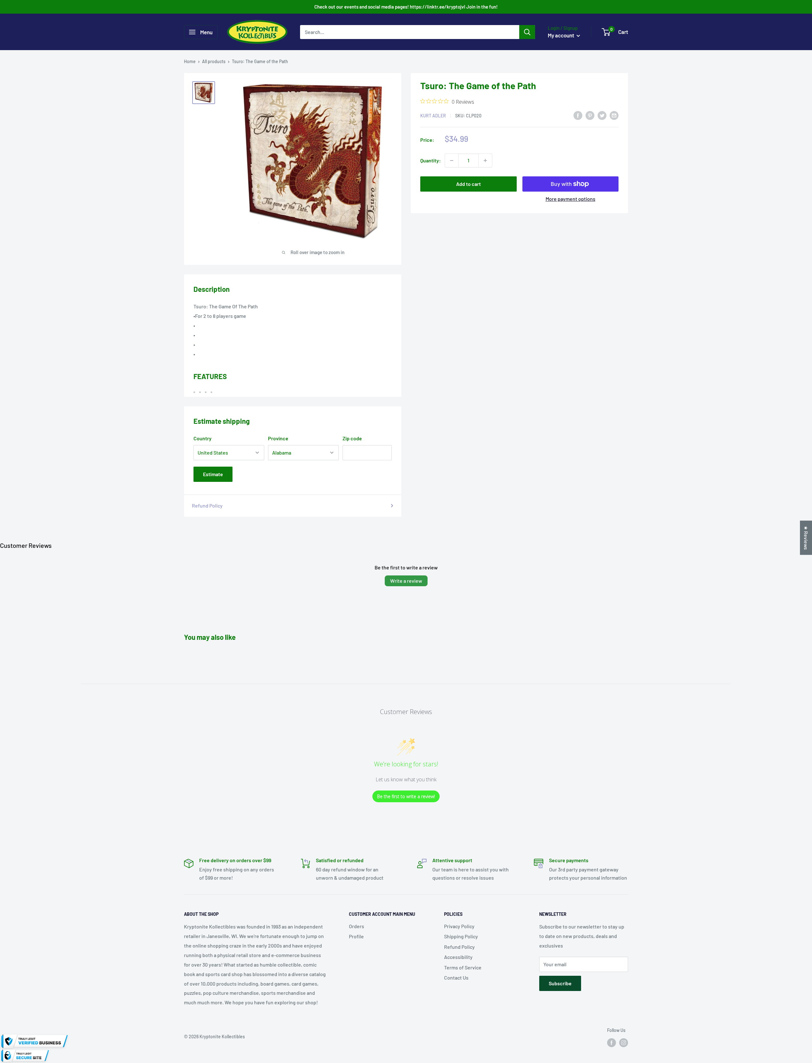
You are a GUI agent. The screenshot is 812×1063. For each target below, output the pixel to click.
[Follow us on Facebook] (611, 1042)
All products (214, 61)
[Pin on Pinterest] (590, 115)
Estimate (213, 474)
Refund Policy (207, 505)
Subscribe (560, 983)
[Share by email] (614, 115)
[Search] (527, 32)
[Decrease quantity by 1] (451, 160)
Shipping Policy (461, 936)
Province (278, 438)
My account (561, 35)
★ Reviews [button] (806, 538)
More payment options (570, 199)
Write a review (406, 581)
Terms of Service (462, 967)
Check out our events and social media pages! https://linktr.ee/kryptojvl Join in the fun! (406, 7)
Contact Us (456, 977)
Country (202, 438)
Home (190, 61)
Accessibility (458, 957)
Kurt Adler (433, 115)
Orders (356, 926)
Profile (356, 936)
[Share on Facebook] (577, 115)
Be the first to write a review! (406, 796)
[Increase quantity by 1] (485, 160)
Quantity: (430, 160)
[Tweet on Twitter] (602, 115)
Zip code (352, 438)
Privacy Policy (459, 926)
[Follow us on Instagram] (623, 1042)
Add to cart (468, 184)
